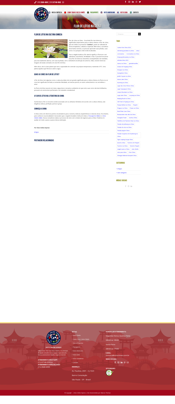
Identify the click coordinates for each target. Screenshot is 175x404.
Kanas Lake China (122, 81)
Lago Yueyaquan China (124, 91)
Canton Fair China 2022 (124, 50)
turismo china (121, 145)
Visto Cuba (76, 357)
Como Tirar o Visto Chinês (81, 341)
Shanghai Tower (122, 120)
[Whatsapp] (124, 365)
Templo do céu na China (124, 129)
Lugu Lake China (122, 97)
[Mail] (128, 365)
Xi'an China (132, 154)
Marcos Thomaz (106, 395)
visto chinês (135, 151)
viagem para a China (123, 151)
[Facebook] (125, 188)
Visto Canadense (78, 361)
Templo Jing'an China (123, 133)
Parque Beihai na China (124, 107)
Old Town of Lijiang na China (125, 104)
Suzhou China (133, 120)
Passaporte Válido (94, 118)
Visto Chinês (77, 337)
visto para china (121, 154)
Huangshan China (122, 75)
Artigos (36, 134)
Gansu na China (122, 66)
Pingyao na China (122, 110)
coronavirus (120, 56)
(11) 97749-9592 (55, 4)
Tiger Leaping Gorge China (125, 142)
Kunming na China (122, 85)
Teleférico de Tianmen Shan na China (128, 123)
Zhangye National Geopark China (126, 158)
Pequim (135, 107)
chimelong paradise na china (125, 53)
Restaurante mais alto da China (126, 117)
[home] (53, 334)
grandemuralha (133, 66)
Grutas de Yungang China (124, 69)
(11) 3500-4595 (43, 4)
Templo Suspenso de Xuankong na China (127, 137)
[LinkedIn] (131, 188)
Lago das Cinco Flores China (125, 88)
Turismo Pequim (134, 148)
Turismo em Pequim (133, 145)
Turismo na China (122, 148)
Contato (75, 365)
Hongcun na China (122, 72)
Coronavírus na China (133, 56)
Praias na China (134, 110)
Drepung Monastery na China (125, 59)
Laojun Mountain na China (124, 94)
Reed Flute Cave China (123, 113)
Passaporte (76, 349)
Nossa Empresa (78, 345)
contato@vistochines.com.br (117, 357)
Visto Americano (78, 353)
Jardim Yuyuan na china (124, 78)
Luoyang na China (134, 97)
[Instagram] (128, 188)
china (137, 53)
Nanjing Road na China (123, 101)
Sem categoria (121, 175)
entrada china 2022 (122, 62)
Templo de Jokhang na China (125, 126)
